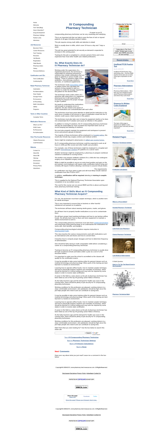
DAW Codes (37, 127)
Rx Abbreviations (38, 91)
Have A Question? (38, 30)
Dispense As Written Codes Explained (122, 104)
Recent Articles (123, 60)
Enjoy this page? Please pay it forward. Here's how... (81, 400)
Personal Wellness (39, 71)
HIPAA (35, 107)
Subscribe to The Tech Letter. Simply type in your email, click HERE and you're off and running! (123, 52)
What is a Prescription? (120, 202)
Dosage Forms (37, 96)
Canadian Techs (38, 117)
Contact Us (36, 150)
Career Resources (38, 50)
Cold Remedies (38, 143)
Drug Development (39, 33)
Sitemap (35, 158)
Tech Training (37, 53)
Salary (35, 68)
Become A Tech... (38, 48)
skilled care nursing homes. (95, 140)
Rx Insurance (37, 99)
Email (123, 44)
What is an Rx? (37, 125)
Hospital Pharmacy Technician (122, 207)
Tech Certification (38, 79)
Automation (36, 89)
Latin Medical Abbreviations (121, 255)
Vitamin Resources (39, 140)
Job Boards (36, 58)
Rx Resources (37, 130)
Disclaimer (36, 163)
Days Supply (37, 94)
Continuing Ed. (37, 81)
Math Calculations (38, 104)
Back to (81, 340)
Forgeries (36, 109)
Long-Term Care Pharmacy (121, 228)
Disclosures (36, 160)
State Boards (37, 63)
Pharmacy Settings (39, 35)
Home (35, 22)
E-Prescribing (37, 102)
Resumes (36, 56)
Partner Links (37, 38)
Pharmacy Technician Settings (122, 143)
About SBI (36, 155)
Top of (81, 337)
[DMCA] (81, 388)
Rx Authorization (38, 132)
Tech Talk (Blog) (38, 27)
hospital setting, (98, 135)
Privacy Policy (37, 166)
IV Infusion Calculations (120, 169)
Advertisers (36, 168)
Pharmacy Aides (38, 66)
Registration (37, 61)
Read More (130, 81)
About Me (36, 153)
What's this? (72, 397)
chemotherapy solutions (69, 149)
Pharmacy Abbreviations (123, 86)
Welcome (36, 25)
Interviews (36, 40)
